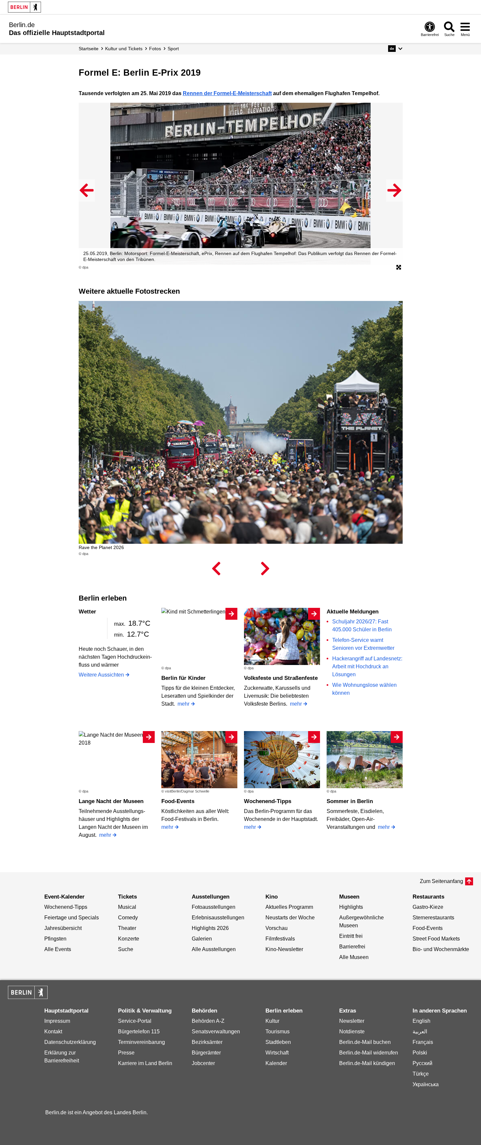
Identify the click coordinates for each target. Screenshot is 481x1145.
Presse (126, 1052)
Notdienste (352, 1031)
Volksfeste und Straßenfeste (281, 678)
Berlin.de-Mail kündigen (367, 1063)
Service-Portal (134, 1021)
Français (423, 1042)
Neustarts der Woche (290, 917)
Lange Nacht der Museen (111, 801)
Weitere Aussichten (101, 675)
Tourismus (277, 1031)
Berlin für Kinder (183, 678)
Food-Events (177, 801)
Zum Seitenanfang (441, 881)
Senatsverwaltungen (216, 1031)
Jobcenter (203, 1063)
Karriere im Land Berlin (145, 1063)
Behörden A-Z (208, 1021)
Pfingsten (55, 939)
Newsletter (351, 1021)
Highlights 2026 (210, 928)
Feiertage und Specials (71, 917)
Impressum (57, 1021)
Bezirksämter (207, 1042)
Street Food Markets (436, 939)
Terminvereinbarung (141, 1042)
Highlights (351, 907)
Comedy (128, 917)
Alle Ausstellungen (214, 949)
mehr (183, 704)
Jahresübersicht (63, 928)
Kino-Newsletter (284, 949)
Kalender (276, 1063)
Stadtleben (278, 1042)
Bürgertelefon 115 (139, 1031)
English (421, 1021)
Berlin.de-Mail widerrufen (368, 1052)
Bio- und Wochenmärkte (441, 949)
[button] (395, 48)
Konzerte (128, 939)
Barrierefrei (352, 946)
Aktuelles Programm (289, 907)
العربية (420, 1031)
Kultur (272, 1021)
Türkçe (421, 1074)
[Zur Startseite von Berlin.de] (28, 997)
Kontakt (53, 1031)
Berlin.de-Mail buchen (365, 1042)
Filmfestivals (280, 939)
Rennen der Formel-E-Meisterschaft (227, 93)
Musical (127, 907)
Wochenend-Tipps (267, 801)
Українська (426, 1084)
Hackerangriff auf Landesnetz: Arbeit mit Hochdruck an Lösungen (367, 666)
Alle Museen (354, 957)
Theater (127, 928)
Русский (422, 1063)
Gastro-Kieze (428, 907)
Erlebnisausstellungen (218, 917)
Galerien (202, 939)
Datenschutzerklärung (70, 1042)
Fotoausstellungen (213, 907)
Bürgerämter (206, 1052)
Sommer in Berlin (350, 801)
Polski (420, 1052)
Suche (125, 949)
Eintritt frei (351, 936)
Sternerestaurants (433, 917)
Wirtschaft (277, 1052)
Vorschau (276, 928)
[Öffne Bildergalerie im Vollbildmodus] (398, 268)
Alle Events (57, 949)
